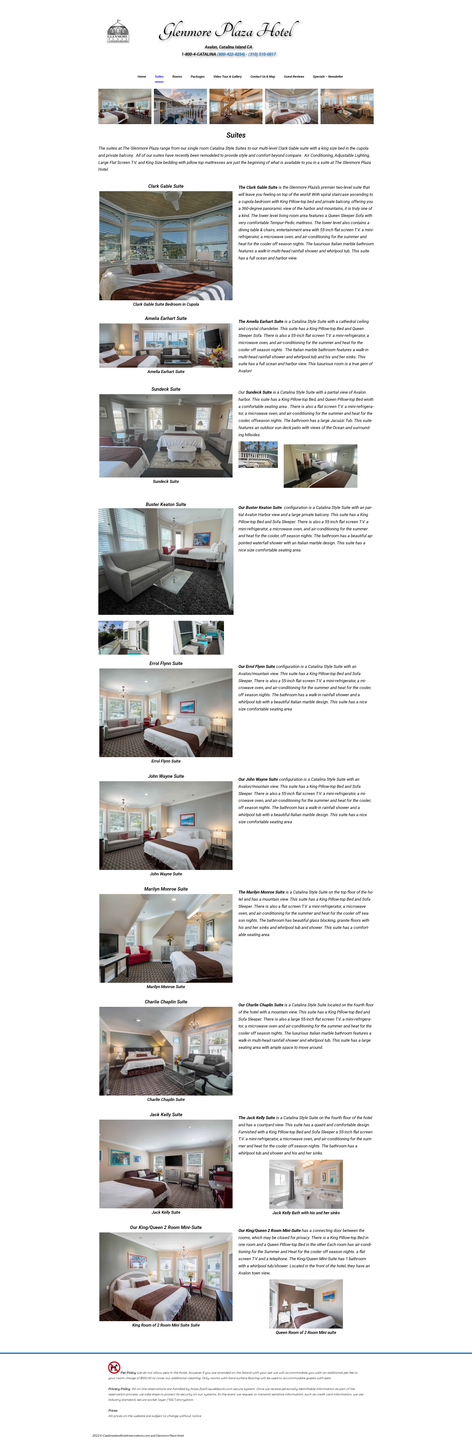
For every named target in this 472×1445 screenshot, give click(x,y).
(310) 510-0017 (262, 54)
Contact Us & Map (263, 76)
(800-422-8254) (231, 54)
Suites (159, 76)
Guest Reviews (294, 76)
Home (142, 76)
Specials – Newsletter (328, 76)
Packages (198, 76)
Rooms (177, 76)
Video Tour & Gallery (227, 76)
